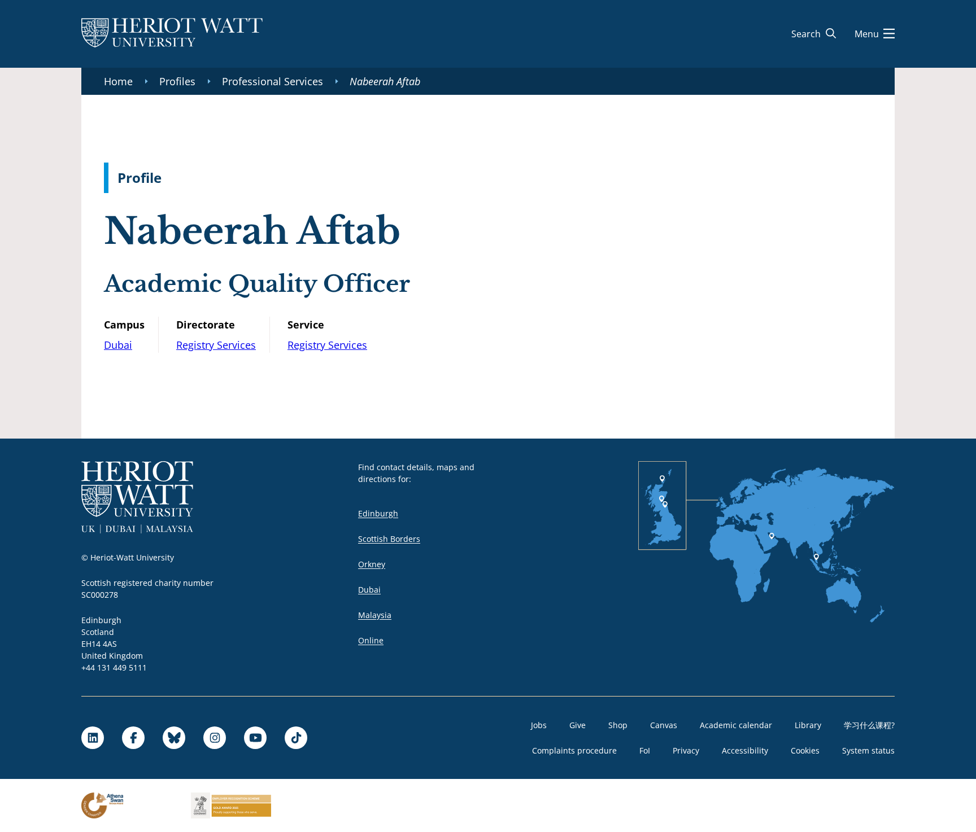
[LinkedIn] (92, 737)
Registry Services (216, 345)
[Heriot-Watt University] (172, 34)
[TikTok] (296, 737)
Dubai (118, 345)
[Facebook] (133, 737)
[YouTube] (255, 737)
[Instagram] (214, 737)
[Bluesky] (174, 737)
